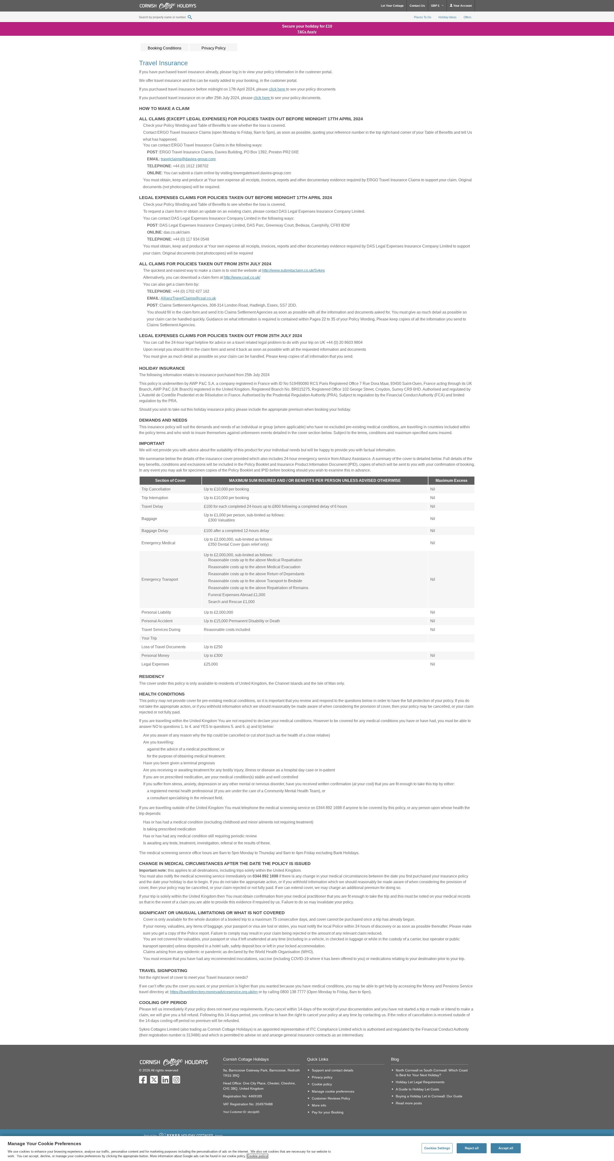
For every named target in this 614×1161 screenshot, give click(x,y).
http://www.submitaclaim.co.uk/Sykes (293, 270)
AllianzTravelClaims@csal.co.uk (188, 298)
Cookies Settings (437, 1148)
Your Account (462, 5)
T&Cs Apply (307, 32)
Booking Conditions (164, 48)
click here (277, 89)
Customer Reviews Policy (331, 1098)
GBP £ (435, 5)
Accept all (505, 1148)
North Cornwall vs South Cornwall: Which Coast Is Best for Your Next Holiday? (432, 1072)
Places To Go (422, 17)
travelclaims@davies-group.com (188, 159)
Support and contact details (332, 1070)
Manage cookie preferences (333, 1091)
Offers (467, 17)
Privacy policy (322, 1077)
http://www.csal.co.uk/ (242, 277)
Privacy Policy (213, 48)
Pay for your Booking (327, 1112)
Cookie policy (322, 1084)
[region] (307, 1148)
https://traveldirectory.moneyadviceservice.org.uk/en (214, 992)
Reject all (472, 1148)
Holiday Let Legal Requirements (420, 1082)
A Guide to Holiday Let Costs (417, 1089)
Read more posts (409, 1103)
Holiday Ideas (447, 17)
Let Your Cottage (392, 5)
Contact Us (417, 5)
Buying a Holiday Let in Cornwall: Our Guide (429, 1096)
